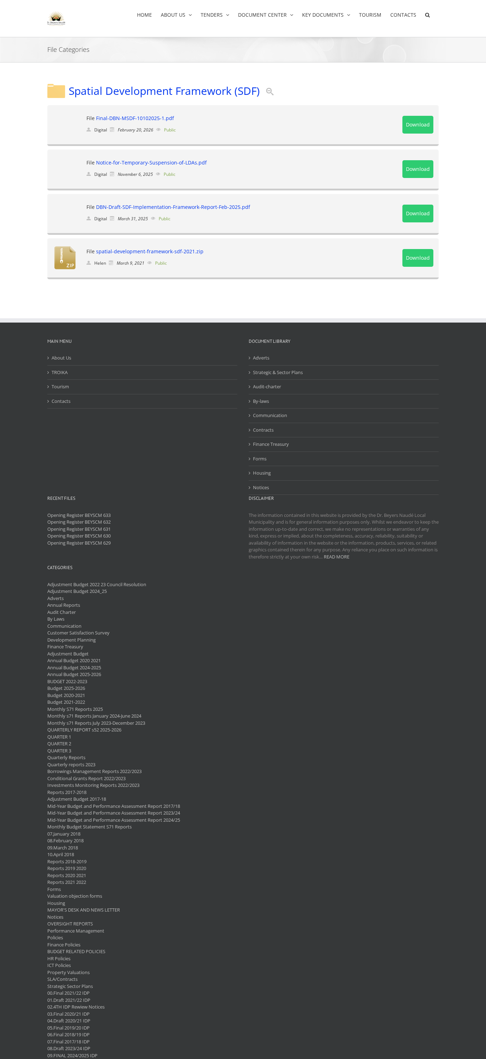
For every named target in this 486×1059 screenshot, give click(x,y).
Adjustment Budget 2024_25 (77, 591)
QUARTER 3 (59, 750)
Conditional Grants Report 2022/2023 (86, 778)
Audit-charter (267, 386)
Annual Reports (63, 605)
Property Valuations (68, 972)
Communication (270, 415)
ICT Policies (59, 965)
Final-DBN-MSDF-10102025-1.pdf (135, 118)
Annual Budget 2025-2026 (74, 674)
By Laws (55, 619)
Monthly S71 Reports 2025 (75, 709)
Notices (261, 487)
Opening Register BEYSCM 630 (79, 536)
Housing (262, 473)
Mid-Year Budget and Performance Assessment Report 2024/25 (113, 820)
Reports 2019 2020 (66, 868)
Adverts (261, 358)
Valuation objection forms (74, 896)
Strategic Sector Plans (70, 986)
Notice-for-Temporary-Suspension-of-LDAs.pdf (151, 162)
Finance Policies (63, 944)
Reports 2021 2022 (66, 882)
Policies (55, 937)
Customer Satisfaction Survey (78, 633)
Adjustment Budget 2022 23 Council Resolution (96, 584)
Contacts (61, 401)
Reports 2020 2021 (66, 875)
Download (418, 124)
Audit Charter (61, 612)
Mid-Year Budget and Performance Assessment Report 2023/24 (113, 813)
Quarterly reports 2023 (71, 764)
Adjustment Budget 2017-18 (76, 799)
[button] (427, 14)
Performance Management (75, 931)
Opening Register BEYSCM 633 (79, 515)
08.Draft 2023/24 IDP (68, 1048)
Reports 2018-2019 (66, 861)
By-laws (261, 401)
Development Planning (71, 640)
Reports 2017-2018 (66, 792)
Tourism (60, 386)
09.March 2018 (62, 847)
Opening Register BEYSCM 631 (79, 529)
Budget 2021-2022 (66, 702)
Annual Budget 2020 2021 (74, 660)
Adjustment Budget (68, 653)
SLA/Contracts (62, 979)
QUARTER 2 (59, 743)
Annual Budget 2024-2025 (74, 667)
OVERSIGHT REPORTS (70, 923)
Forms (259, 458)
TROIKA (60, 372)
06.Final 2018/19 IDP (68, 1034)
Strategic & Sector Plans (278, 372)
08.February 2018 (65, 840)
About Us (61, 358)
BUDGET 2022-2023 (67, 681)
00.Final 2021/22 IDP (68, 993)
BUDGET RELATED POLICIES (76, 951)
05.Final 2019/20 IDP (68, 1028)
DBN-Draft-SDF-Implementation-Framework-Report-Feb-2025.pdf (173, 207)
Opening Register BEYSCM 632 (79, 522)
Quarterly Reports (66, 757)
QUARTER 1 (59, 737)
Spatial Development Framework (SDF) (164, 90)
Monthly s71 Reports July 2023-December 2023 (96, 723)
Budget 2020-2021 (66, 695)
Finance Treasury (271, 444)
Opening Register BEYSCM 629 (79, 543)
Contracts (263, 430)
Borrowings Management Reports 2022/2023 (94, 771)
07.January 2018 (63, 834)
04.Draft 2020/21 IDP (68, 1020)
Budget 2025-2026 (66, 688)
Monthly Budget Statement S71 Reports (89, 826)
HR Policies (58, 958)
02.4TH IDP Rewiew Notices (76, 1007)
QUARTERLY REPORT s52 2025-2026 (84, 729)
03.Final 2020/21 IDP (68, 1014)
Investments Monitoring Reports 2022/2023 (93, 785)
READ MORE (336, 556)
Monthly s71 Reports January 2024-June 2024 (94, 716)
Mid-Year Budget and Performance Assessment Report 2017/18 (113, 806)
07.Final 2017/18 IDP (68, 1041)
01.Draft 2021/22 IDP (68, 1000)
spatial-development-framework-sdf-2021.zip (150, 251)
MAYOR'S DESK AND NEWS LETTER (83, 910)
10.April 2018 (60, 854)
